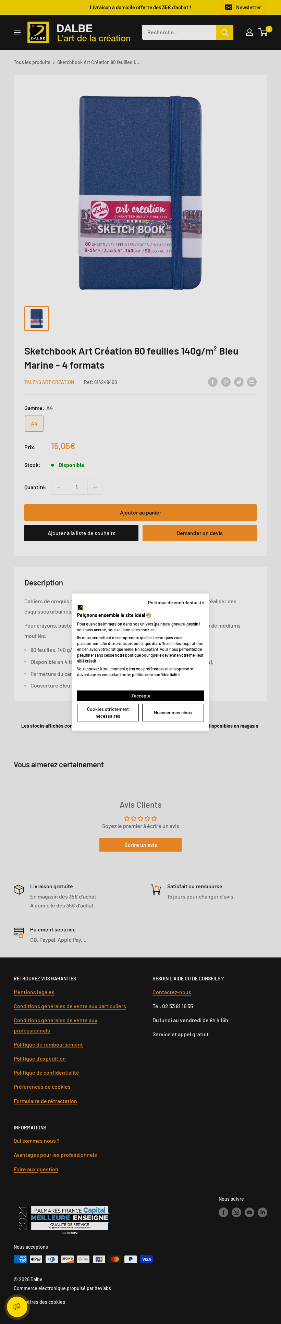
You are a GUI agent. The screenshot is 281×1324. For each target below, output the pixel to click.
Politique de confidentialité (176, 602)
